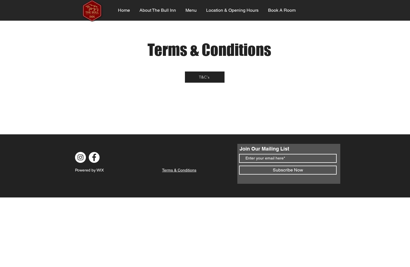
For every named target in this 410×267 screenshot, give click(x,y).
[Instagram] (80, 157)
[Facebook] (94, 157)
